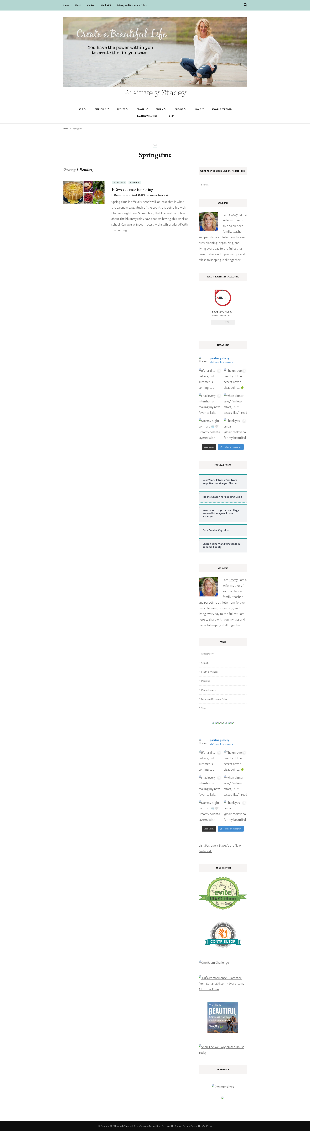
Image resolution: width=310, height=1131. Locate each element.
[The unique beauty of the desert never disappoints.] (235, 379)
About (78, 5)
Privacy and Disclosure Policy (132, 5)
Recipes (121, 109)
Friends (179, 109)
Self (80, 109)
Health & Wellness (146, 116)
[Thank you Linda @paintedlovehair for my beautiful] (235, 430)
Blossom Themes (182, 1126)
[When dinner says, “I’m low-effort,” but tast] (235, 405)
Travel (140, 109)
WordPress (207, 1126)
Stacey (117, 195)
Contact (91, 5)
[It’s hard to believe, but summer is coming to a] (210, 379)
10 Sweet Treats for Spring (132, 189)
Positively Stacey (155, 92)
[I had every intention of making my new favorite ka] (210, 405)
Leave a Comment (159, 195)
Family (159, 109)
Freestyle (100, 109)
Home (66, 5)
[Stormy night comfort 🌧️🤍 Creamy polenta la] (210, 430)
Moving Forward (222, 109)
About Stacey (207, 654)
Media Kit (106, 5)
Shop (171, 116)
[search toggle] (245, 5)
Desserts (119, 182)
